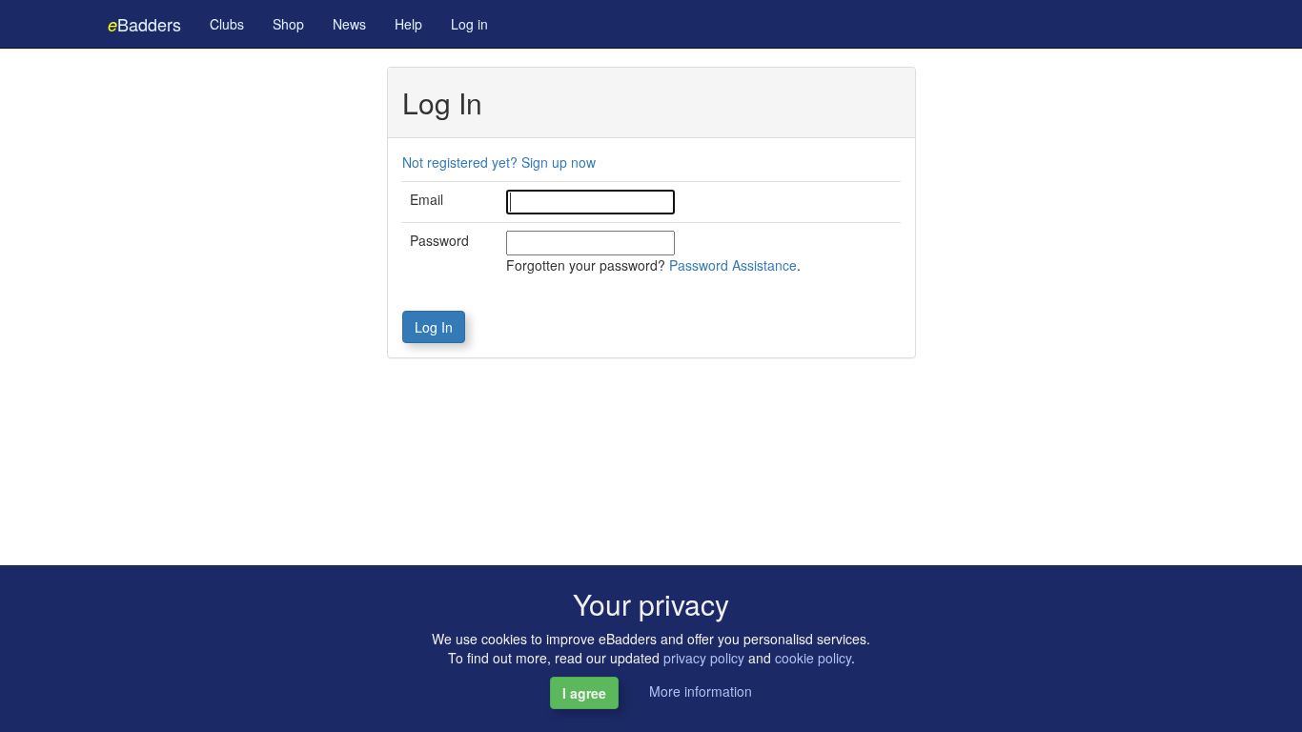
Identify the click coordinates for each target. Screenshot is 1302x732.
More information (700, 691)
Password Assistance (733, 264)
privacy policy (703, 657)
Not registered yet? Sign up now (499, 162)
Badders (144, 23)
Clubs (227, 23)
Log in (469, 23)
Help (408, 23)
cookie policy (813, 657)
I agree (584, 692)
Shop (288, 23)
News (349, 23)
